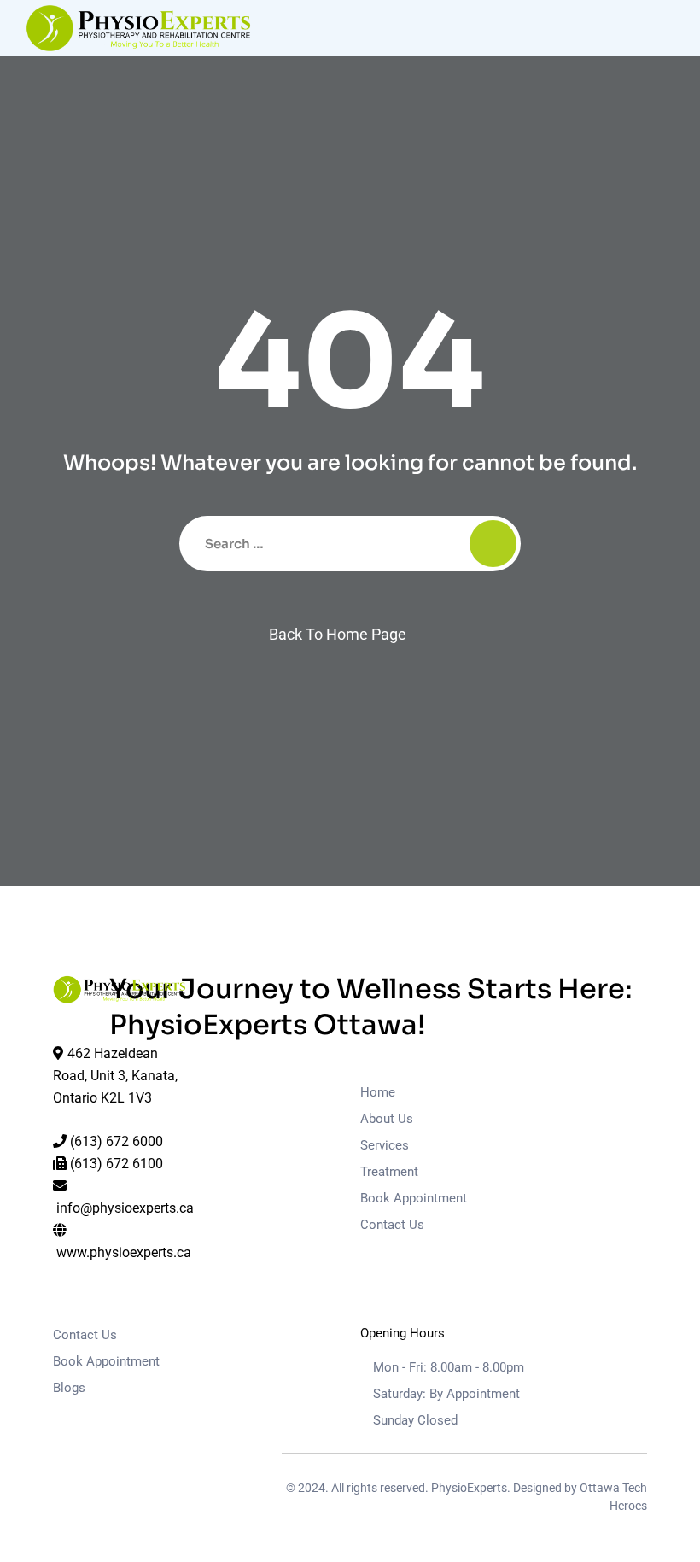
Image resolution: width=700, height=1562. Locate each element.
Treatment (389, 1171)
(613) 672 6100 (116, 1163)
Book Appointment (413, 1198)
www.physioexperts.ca (123, 1252)
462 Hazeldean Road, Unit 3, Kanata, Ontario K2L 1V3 (115, 1075)
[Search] (493, 543)
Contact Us (392, 1224)
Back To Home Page (337, 634)
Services (384, 1145)
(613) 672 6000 (116, 1141)
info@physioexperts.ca (125, 1208)
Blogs (69, 1387)
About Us (386, 1118)
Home (377, 1092)
